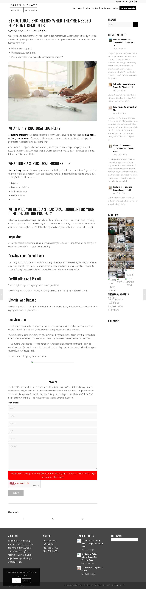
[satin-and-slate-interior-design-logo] (23, 8)
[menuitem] (74, 8)
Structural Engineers (40, 30)
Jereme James (15, 30)
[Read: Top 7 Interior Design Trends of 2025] (110, 108)
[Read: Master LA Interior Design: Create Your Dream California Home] (110, 146)
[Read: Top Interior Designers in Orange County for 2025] (110, 188)
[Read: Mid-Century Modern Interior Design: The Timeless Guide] (110, 85)
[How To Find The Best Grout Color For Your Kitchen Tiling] (1, 294)
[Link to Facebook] (132, 1)
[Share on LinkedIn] (82, 518)
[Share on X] (53, 518)
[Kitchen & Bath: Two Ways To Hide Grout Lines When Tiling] (144, 294)
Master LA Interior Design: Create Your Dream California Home (124, 148)
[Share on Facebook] (23, 518)
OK (16, 580)
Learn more (26, 580)
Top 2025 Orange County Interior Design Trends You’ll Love (123, 42)
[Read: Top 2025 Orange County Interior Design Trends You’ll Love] (110, 40)
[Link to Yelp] (136, 1)
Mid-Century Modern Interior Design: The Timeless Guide (89, 557)
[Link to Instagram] (129, 1)
